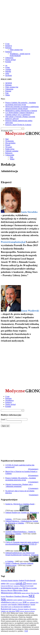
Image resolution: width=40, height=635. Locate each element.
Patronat (8, 91)
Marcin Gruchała (31, 588)
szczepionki (4, 604)
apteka (3, 583)
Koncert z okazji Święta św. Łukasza (18, 125)
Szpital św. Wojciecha (17, 609)
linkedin (8, 71)
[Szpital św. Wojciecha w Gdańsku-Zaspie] (24, 510)
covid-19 (21, 583)
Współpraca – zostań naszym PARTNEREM (20, 55)
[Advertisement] (20, 21)
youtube (8, 69)
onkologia (10, 600)
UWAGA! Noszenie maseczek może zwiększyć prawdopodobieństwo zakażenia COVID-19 (22, 543)
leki (24, 588)
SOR (25, 602)
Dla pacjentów (10, 143)
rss (6, 65)
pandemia (19, 600)
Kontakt (8, 62)
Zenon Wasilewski (30, 310)
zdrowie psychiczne (30, 611)
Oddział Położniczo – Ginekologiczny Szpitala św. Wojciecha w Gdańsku (21, 522)
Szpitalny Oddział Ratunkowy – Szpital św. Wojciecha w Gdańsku (20, 533)
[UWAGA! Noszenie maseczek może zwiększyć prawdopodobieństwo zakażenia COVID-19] (24, 551)
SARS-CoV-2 (15, 602)
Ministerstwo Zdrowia (11, 593)
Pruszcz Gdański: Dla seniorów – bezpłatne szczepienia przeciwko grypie (20, 104)
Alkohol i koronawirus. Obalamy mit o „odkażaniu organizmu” (19, 485)
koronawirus (6, 588)
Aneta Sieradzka (29, 212)
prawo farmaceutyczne (28, 600)
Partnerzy (8, 52)
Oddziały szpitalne (11, 151)
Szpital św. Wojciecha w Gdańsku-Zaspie (19, 504)
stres (28, 602)
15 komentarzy (33, 482)
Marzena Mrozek (7, 590)
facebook (8, 75)
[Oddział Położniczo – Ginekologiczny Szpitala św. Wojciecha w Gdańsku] (10, 530)
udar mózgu (12, 611)
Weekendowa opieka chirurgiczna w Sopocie (21, 111)
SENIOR (8, 83)
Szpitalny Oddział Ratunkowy (20, 604)
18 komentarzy (33, 469)
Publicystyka (9, 149)
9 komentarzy (33, 495)
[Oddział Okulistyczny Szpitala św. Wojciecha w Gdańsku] (31, 519)
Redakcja (8, 46)
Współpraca (9, 400)
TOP (26, 631)
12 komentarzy (33, 488)
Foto (7, 93)
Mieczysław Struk (20, 590)
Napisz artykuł (10, 60)
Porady (7, 145)
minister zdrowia (25, 593)
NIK (3, 599)
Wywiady (8, 147)
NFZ (32, 596)
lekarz (20, 588)
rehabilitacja (6, 602)
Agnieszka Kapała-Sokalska (9, 580)
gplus (7, 73)
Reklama (8, 48)
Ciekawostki (9, 155)
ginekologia (17, 586)
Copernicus (12, 583)
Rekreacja (8, 153)
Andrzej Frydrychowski (27, 580)
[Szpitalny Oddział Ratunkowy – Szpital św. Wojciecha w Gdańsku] (10, 540)
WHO (18, 611)
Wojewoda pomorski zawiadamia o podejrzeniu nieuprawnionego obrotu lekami (22, 108)
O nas (7, 44)
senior (20, 602)
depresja (29, 583)
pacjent (15, 600)
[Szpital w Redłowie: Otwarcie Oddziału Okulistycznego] (10, 572)
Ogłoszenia (9, 58)
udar (7, 611)
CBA (7, 583)
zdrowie (22, 611)
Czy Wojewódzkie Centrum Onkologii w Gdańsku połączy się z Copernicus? (19, 114)
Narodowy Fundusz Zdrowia (17, 596)
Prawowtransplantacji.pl (13, 242)
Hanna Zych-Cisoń (26, 586)
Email (3, 419)
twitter (7, 67)
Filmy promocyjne (16, 50)
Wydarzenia (9, 141)
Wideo (7, 95)
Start (7, 139)
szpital (9, 604)
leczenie (15, 588)
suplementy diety (34, 602)
